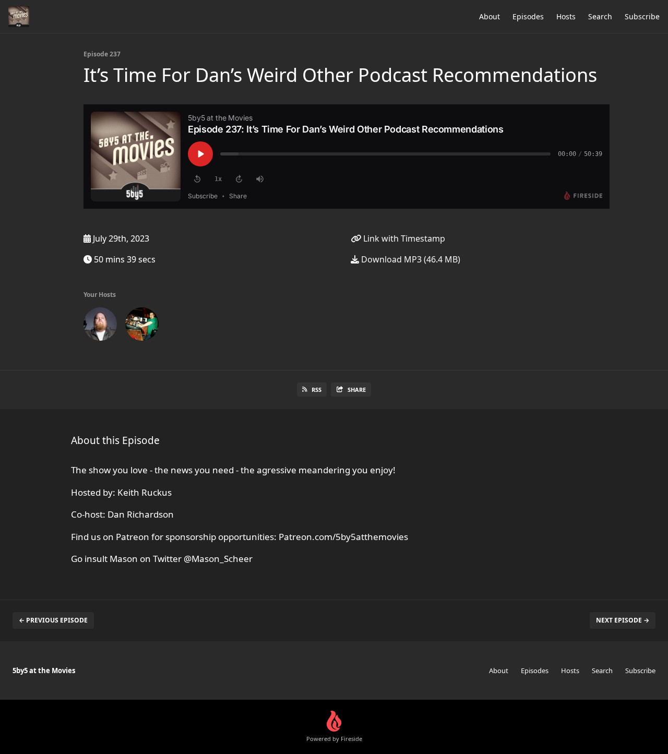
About (489, 16)
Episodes (528, 16)
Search (600, 16)
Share (357, 389)
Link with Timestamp (403, 238)
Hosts (566, 16)
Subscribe (642, 16)
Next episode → (622, 620)
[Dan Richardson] (142, 326)
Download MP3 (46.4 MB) (409, 259)
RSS (316, 389)
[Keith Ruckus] (100, 326)
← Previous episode (53, 620)
